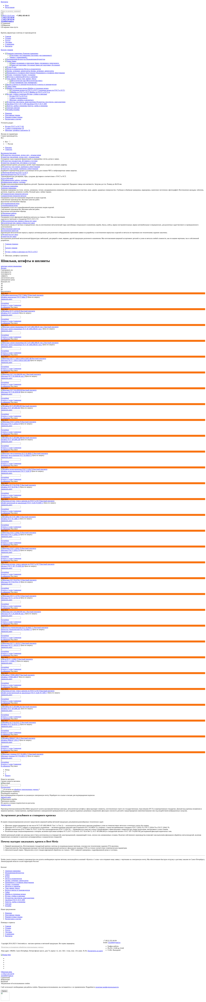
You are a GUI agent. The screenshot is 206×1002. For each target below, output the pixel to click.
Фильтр (3, 268)
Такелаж (8, 904)
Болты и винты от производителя (17, 890)
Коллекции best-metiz (8, 153)
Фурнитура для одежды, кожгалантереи (19, 898)
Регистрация (9, 7)
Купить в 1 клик (7, 305)
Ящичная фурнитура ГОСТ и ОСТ (13, 174)
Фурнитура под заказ (8, 236)
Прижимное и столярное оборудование (19, 882)
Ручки (7, 877)
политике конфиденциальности (107, 987)
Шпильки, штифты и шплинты (16, 130)
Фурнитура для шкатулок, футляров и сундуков (18, 163)
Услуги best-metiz (7, 178)
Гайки (7, 892)
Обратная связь (6, 972)
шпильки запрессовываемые (11, 266)
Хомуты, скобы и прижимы (15, 902)
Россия (10, 144)
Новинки (8, 113)
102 (22, 126)
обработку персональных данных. (26, 789)
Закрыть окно (6, 797)
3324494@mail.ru (7, 21)
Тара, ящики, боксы (12, 888)
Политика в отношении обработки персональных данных (22, 947)
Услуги (7, 40)
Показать (8, 147)
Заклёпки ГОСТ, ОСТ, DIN (15, 900)
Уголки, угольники (12, 884)
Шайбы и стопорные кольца (15, 894)
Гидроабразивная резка (9, 205)
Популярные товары (12, 115)
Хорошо (4, 991)
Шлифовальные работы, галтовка (13, 182)
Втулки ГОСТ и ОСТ (13, 126)
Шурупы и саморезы (12, 886)
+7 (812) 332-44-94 (7, 17)
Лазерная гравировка (8, 188)
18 (23, 128)
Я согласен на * (21, 789)
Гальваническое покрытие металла (13, 196)
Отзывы (8, 38)
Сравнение (17, 305)
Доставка (8, 42)
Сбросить (8, 149)
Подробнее (5, 303)
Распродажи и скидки (13, 119)
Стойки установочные (13, 128)
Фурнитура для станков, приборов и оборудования (19, 169)
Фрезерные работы (8, 215)
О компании (9, 44)
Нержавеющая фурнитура (14, 873)
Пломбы (8, 906)
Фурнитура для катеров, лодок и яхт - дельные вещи (20, 157)
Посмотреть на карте (95, 951)
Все (6, 142)
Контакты (4, 2)
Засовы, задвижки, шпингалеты (16, 880)
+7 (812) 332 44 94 (7, 974)
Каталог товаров (7, 50)
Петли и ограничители (13, 878)
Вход (7, 5)
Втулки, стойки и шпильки (15, 896)
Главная (8, 36)
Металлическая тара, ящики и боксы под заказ (18, 223)
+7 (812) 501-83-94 (7, 19)
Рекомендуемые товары (13, 117)
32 (29, 130)
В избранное (5, 307)
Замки (7, 875)
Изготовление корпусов (9, 231)
